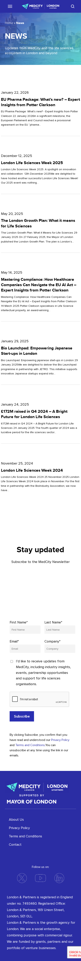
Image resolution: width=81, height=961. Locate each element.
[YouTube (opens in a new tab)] (40, 878)
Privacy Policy (60, 740)
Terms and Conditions (30, 745)
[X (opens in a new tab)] (22, 878)
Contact (15, 844)
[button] (8, 6)
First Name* (19, 622)
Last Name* (53, 622)
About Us (16, 819)
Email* (14, 641)
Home (9, 23)
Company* (52, 641)
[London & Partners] (37, 787)
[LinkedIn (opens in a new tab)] (59, 878)
